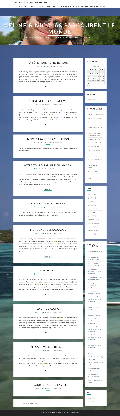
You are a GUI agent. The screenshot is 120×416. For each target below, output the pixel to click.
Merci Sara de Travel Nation (48, 139)
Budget (49, 6)
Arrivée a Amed (92, 171)
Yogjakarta (48, 270)
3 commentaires (57, 233)
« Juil (88, 85)
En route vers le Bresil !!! (48, 346)
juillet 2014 (91, 194)
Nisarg (77, 412)
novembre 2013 (92, 223)
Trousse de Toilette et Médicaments (69, 6)
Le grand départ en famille (48, 384)
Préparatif (33, 6)
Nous (54, 6)
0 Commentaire (57, 66)
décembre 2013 (92, 219)
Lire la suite (48, 86)
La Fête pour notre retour (48, 62)
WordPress (65, 412)
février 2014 (91, 212)
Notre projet (22, 6)
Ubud (89, 178)
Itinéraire (40, 6)
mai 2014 (90, 201)
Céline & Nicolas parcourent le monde (31, 2)
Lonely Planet (92, 402)
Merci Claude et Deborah (95, 150)
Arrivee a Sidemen (93, 175)
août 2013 (91, 234)
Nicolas (47, 66)
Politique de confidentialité (97, 6)
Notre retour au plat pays (48, 100)
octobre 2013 (92, 227)
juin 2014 (90, 198)
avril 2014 (91, 205)
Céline (47, 207)
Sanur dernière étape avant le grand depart (94, 271)
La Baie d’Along (48, 308)
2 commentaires (57, 104)
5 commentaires (57, 312)
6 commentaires (57, 169)
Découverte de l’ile (93, 146)
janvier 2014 (91, 216)
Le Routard (91, 398)
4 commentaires (57, 350)
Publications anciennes (31, 403)
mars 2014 (91, 209)
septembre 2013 (92, 230)
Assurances (84, 6)
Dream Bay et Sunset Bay (95, 143)
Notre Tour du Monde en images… (48, 165)
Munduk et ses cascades (48, 229)
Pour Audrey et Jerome (48, 203)
